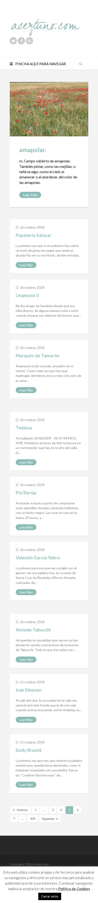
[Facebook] (21, 40)
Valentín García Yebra (38, 557)
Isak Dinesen (28, 690)
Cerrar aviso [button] (49, 896)
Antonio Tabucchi (33, 629)
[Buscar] (81, 64)
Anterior (22, 810)
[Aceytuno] (45, 22)
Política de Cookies (74, 889)
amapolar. (32, 150)
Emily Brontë (29, 750)
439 (32, 819)
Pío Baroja (26, 492)
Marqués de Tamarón (37, 355)
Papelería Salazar (33, 235)
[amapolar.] (49, 109)
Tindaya (24, 427)
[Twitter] (13, 40)
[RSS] (29, 40)
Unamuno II (27, 295)
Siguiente (48, 819)
